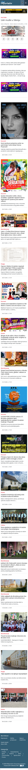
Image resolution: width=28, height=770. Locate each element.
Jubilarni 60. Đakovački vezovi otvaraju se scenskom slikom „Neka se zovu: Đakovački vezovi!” (14, 565)
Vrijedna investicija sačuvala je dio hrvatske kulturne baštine (12, 495)
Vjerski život (17, 755)
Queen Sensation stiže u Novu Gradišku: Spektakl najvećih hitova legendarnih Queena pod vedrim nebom (12, 198)
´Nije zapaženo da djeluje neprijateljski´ (14, 675)
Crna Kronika (5, 755)
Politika (4, 752)
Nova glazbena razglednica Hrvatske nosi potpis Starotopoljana (13, 528)
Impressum (4, 738)
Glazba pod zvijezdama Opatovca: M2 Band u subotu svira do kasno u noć (14, 304)
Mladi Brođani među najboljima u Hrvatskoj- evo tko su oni (12, 712)
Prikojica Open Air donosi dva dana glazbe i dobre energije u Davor (13, 458)
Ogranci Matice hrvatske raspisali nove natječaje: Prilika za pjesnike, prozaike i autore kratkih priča (12, 268)
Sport (3, 753)
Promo (4, 757)
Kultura (11, 753)
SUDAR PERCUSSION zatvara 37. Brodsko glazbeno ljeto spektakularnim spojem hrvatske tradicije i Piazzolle (12, 419)
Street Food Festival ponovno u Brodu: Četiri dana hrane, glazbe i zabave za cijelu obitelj (14, 372)
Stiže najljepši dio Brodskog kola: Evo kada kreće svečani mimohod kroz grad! (13, 598)
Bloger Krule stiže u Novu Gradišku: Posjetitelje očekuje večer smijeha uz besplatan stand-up (13, 337)
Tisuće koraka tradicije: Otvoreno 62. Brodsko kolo (13, 637)
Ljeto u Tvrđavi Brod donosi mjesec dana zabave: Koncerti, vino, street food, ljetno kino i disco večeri (13, 233)
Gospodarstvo (15, 752)
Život (19, 753)
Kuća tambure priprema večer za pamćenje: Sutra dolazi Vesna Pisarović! (12, 145)
